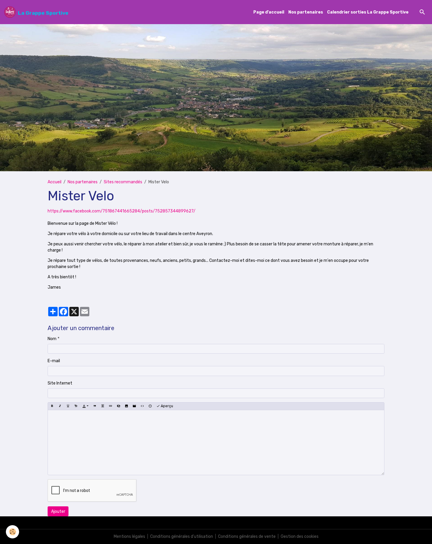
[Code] (142, 406)
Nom (52, 338)
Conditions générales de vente (247, 536)
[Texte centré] (102, 406)
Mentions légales (129, 536)
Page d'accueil (268, 12)
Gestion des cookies (300, 536)
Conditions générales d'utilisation (181, 536)
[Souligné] (68, 406)
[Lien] (110, 406)
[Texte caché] (118, 406)
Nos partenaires (305, 12)
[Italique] (60, 406)
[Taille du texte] (76, 406)
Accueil (54, 181)
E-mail (54, 360)
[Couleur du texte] (85, 406)
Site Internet (60, 383)
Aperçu (166, 406)
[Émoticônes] (150, 406)
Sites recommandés (123, 181)
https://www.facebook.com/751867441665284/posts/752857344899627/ (121, 211)
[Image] (126, 406)
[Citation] (95, 406)
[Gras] (52, 406)
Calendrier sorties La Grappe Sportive (367, 12)
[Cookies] (12, 531)
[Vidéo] (134, 406)
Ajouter (58, 511)
